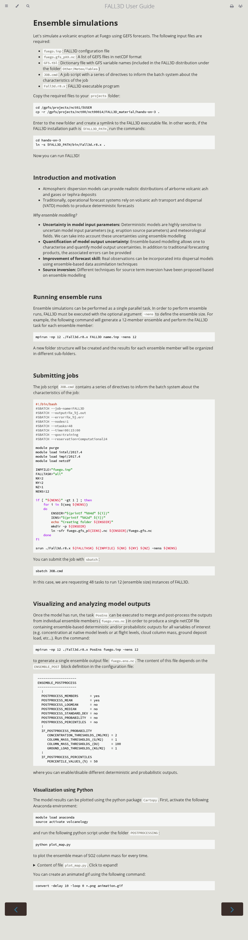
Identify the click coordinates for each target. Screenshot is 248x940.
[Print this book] (232, 6)
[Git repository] (240, 6)
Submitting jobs (55, 375)
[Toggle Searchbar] (28, 6)
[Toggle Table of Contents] (6, 6)
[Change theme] (17, 6)
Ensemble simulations (75, 22)
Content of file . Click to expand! (77, 865)
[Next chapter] (232, 909)
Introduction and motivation (74, 177)
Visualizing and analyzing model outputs (91, 604)
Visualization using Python (63, 790)
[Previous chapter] (16, 909)
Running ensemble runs (67, 297)
